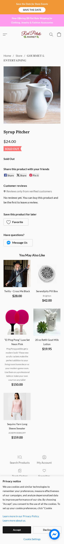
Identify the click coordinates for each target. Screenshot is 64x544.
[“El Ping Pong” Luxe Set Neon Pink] (17, 322)
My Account (44, 462)
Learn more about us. (14, 520)
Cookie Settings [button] (32, 539)
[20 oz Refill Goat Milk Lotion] (46, 322)
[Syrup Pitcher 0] (32, 95)
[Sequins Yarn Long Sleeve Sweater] (17, 406)
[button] (32, 10)
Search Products (20, 462)
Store (19, 55)
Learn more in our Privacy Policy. (21, 516)
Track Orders (20, 476)
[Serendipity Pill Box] (46, 273)
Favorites (44, 476)
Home (7, 55)
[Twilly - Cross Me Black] (17, 273)
